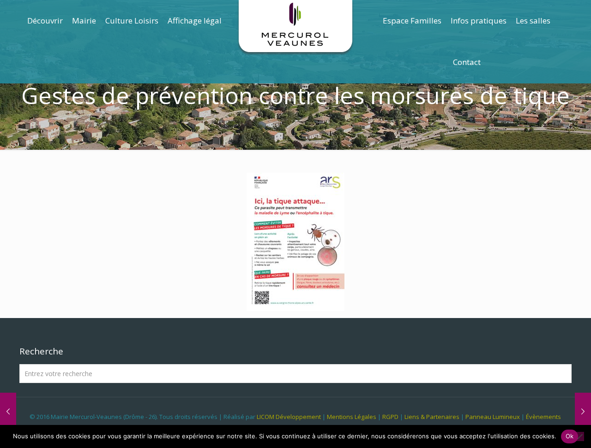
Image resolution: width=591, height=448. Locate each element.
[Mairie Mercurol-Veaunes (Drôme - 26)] (295, 27)
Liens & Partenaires (431, 417)
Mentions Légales (351, 417)
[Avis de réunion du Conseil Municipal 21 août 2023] (583, 411)
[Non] (579, 436)
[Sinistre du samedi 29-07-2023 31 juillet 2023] (8, 411)
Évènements (543, 417)
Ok (570, 436)
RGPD (390, 417)
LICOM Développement (289, 417)
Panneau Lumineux (492, 417)
